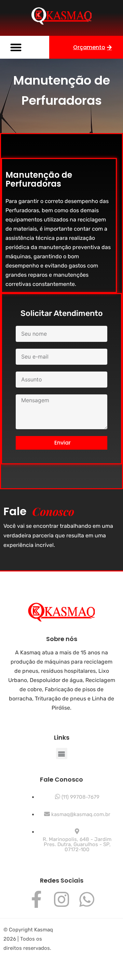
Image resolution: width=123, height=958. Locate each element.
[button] (16, 47)
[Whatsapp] (86, 899)
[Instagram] (61, 899)
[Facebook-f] (36, 899)
